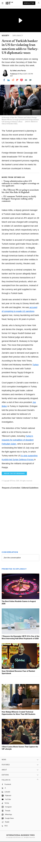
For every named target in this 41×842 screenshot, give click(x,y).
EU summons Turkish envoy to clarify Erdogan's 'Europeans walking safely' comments (19, 199)
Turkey (35, 364)
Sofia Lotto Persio (19, 71)
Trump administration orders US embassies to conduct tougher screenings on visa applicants (20, 183)
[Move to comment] (30, 80)
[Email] (26, 80)
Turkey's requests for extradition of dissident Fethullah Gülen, (17, 440)
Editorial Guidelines (30, 488)
